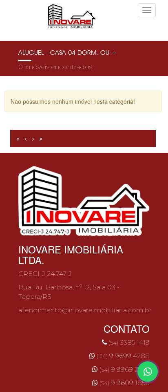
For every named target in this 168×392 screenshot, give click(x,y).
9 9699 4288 (123, 356)
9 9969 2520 (124, 369)
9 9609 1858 (124, 383)
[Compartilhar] (147, 371)
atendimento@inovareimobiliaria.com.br (85, 310)
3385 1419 (128, 342)
